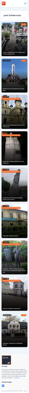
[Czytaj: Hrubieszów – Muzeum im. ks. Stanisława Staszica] (14, 330)
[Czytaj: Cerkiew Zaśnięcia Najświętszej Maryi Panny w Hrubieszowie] (14, 112)
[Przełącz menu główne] (25, 3)
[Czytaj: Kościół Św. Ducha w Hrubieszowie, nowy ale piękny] (14, 76)
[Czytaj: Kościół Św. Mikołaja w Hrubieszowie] (14, 294)
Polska (23, 24)
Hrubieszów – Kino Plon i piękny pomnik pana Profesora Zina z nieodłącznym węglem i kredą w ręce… (14, 270)
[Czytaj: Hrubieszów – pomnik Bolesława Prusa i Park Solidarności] (14, 148)
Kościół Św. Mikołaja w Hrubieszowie (11, 308)
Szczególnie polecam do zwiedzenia (11, 98)
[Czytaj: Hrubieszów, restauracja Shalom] (14, 221)
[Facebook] (3, 385)
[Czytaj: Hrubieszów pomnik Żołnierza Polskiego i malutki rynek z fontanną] (14, 185)
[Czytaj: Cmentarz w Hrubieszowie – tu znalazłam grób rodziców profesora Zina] (14, 39)
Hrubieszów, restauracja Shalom (10, 235)
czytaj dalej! (16, 377)
